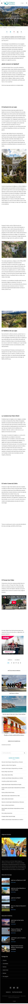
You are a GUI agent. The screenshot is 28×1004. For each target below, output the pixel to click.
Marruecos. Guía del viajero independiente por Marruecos (13, 802)
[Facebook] (10, 988)
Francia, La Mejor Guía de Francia (8, 792)
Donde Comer (5, 970)
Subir (14, 1001)
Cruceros (4, 960)
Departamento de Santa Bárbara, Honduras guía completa (17, 947)
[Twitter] (14, 988)
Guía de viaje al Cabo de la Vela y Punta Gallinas (14, 714)
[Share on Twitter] (10, 32)
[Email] (17, 32)
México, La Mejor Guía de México (8, 805)
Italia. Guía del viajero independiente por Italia (11, 795)
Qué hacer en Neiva (14, 693)
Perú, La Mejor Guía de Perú (7, 813)
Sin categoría (5, 976)
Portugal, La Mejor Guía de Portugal (8, 816)
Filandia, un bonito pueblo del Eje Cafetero (14, 735)
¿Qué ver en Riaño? (16, 898)
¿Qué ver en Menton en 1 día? (18, 880)
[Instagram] (17, 988)
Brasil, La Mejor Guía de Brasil (7, 771)
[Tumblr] (21, 32)
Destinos (14, 14)
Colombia (17, 659)
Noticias (4, 973)
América (10, 659)
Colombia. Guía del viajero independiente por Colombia (12, 778)
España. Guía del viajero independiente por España (11, 784)
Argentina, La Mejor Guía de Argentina (9, 765)
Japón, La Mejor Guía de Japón (7, 798)
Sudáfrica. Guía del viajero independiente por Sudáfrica (12, 819)
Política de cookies (17, 992)
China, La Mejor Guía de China (7, 774)
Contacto (8, 992)
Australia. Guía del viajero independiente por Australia (12, 768)
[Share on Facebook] (7, 32)
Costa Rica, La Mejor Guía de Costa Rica (9, 781)
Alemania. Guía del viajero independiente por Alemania (12, 762)
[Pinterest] (14, 32)
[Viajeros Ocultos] (9, 3)
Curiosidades (5, 963)
